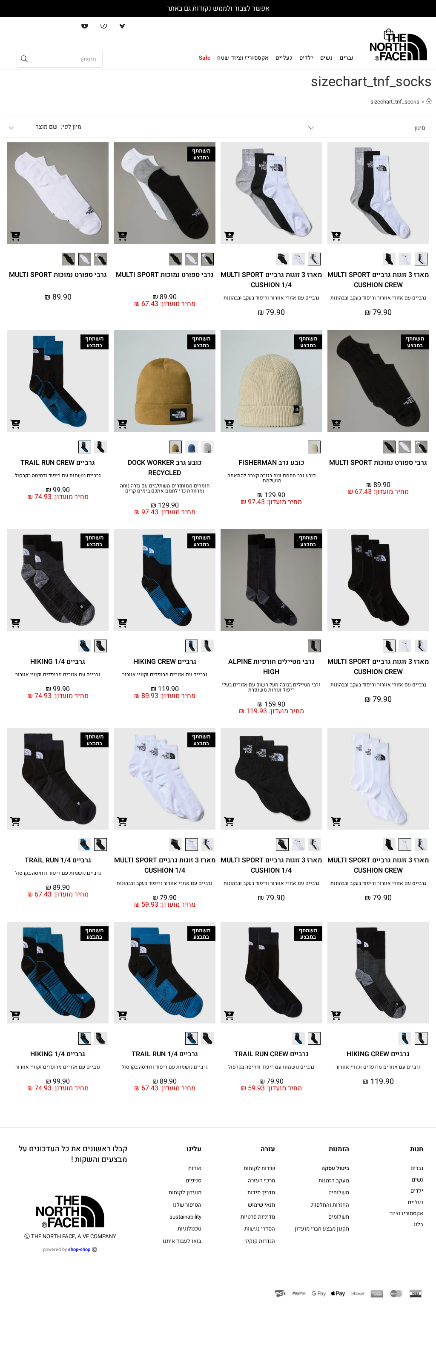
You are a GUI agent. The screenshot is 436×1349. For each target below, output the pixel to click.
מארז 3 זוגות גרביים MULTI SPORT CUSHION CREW (378, 280)
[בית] (429, 102)
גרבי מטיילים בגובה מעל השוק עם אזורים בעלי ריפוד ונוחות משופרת (271, 687)
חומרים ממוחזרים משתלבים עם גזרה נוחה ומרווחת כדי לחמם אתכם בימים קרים (164, 488)
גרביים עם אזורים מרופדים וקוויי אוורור (164, 674)
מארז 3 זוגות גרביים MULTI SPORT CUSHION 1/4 (271, 280)
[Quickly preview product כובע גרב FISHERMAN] (229, 423)
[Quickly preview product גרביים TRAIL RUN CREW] (15, 423)
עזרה (268, 1149)
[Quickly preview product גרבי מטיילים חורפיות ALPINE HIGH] (229, 622)
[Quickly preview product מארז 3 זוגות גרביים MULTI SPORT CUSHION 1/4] (229, 235)
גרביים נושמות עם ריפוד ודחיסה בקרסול (58, 475)
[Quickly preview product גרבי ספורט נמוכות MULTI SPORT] (122, 235)
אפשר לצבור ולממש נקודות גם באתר (218, 8)
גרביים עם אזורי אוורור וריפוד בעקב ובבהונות (378, 298)
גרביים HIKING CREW (164, 662)
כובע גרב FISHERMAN (271, 463)
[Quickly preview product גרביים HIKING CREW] (122, 622)
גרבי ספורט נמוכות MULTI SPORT (165, 275)
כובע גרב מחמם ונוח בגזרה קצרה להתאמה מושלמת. (271, 478)
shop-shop (79, 1249)
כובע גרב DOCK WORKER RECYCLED (165, 468)
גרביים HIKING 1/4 (57, 662)
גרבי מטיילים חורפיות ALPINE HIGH (271, 667)
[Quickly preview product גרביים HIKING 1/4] (15, 622)
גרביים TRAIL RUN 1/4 (58, 860)
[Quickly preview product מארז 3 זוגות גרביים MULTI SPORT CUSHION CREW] (335, 235)
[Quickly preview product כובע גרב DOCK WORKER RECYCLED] (122, 423)
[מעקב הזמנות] (83, 25)
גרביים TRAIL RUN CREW (57, 463)
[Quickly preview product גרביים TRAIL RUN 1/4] (15, 821)
